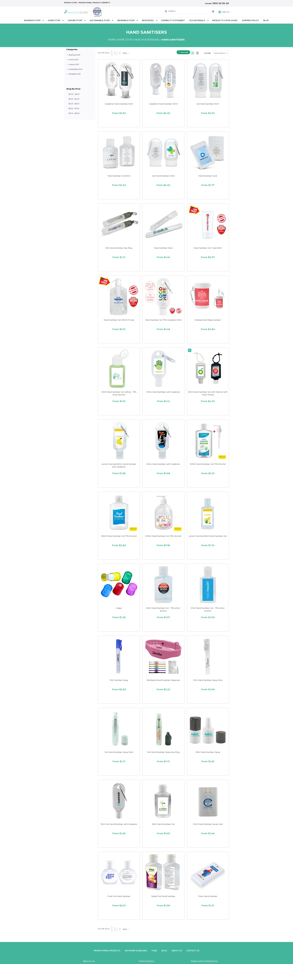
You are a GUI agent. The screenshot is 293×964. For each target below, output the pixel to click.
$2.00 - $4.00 (74, 99)
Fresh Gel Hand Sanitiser (118, 896)
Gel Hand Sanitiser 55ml (208, 104)
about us (177, 951)
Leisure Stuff (75, 20)
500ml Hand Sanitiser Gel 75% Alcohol (163, 536)
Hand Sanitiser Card (208, 176)
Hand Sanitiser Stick (163, 248)
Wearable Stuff (126, 20)
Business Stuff (32, 20)
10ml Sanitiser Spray (119, 680)
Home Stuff (54, 20)
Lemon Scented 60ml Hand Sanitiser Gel (208, 536)
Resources (148, 20)
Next (125, 53)
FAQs (154, 951)
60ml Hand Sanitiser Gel (163, 824)
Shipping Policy (250, 20)
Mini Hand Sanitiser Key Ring (119, 248)
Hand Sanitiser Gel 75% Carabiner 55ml (163, 320)
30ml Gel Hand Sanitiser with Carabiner (118, 824)
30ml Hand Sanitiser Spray (207, 752)
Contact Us (192, 951)
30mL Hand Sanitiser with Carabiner (163, 392)
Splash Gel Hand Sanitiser (163, 896)
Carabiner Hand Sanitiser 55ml (119, 104)
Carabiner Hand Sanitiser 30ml (163, 104)
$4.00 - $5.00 (74, 104)
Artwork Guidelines (136, 951)
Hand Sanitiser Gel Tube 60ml (208, 248)
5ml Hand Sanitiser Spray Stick (119, 752)
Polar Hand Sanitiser (207, 896)
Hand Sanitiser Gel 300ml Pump (119, 320)
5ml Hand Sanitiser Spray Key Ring (163, 752)
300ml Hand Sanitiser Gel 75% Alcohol (208, 464)
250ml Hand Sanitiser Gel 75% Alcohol (119, 536)
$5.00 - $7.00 (74, 109)
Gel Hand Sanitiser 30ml (163, 176)
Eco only (184, 52)
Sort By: (207, 53)
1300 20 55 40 (220, 3)
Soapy (119, 608)
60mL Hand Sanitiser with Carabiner (163, 464)
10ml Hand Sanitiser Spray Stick (207, 680)
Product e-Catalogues (224, 20)
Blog (266, 20)
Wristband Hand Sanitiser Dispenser (163, 680)
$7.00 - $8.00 (74, 113)
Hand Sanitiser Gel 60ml (119, 176)
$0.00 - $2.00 (74, 94)
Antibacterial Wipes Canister (208, 320)
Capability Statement (173, 20)
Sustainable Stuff (100, 20)
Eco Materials (197, 20)
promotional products (107, 951)
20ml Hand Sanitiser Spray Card (208, 824)
